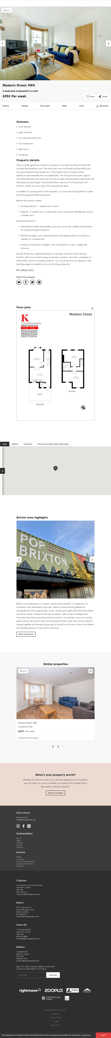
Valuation (20, 866)
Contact (19, 847)
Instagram (18, 826)
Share (105, 96)
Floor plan (45, 106)
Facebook (23, 826)
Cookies (55, 1021)
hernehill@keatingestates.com (28, 939)
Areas (18, 841)
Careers (19, 845)
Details (24, 106)
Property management (25, 862)
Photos (6, 106)
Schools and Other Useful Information (53, 444)
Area (81, 106)
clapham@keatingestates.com (28, 894)
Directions (28, 444)
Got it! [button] (103, 1035)
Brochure (104, 106)
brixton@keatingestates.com (27, 916)
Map (64, 106)
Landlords (20, 859)
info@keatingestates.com (26, 820)
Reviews (19, 843)
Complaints (55, 1014)
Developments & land (25, 864)
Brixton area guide (25, 634)
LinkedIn (29, 826)
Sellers (18, 857)
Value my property (55, 793)
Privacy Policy (55, 1018)
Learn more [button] (86, 1035)
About (18, 838)
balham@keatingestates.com (27, 961)
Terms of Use (55, 1025)
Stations (15, 444)
